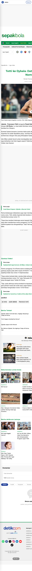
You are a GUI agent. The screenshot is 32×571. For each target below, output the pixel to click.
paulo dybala (13, 301)
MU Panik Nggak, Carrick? (6, 434)
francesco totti (24, 301)
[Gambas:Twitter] (7, 258)
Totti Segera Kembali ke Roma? (10, 319)
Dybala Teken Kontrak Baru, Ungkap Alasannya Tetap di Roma (15, 314)
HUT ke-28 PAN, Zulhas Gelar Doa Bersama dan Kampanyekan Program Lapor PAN (24, 436)
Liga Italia (23, 43)
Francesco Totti (12, 124)
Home (8, 43)
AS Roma (9, 126)
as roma (4, 301)
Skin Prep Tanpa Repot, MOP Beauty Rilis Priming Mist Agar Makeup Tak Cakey (7, 456)
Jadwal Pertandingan (18, 46)
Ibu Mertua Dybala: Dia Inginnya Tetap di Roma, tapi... (15, 329)
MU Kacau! (4, 386)
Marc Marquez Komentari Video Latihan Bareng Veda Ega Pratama (10, 409)
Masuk (28, 2)
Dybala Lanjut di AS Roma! (9, 324)
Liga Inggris (14, 43)
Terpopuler (6, 46)
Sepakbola (4, 65)
